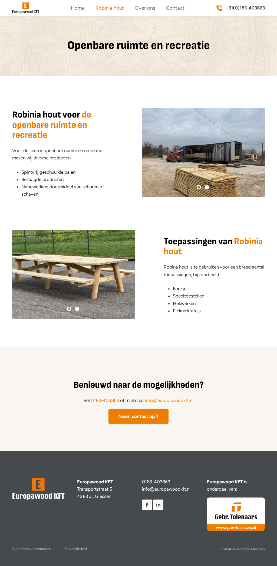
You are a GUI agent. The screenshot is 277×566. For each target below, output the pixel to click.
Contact (175, 8)
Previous (151, 152)
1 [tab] (199, 187)
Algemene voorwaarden (31, 549)
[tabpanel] (203, 152)
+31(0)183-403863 (245, 8)
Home (78, 8)
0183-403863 (105, 400)
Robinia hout (109, 8)
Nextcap (258, 549)
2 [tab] (207, 187)
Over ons (145, 8)
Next (255, 152)
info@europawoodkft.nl (169, 400)
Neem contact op (136, 416)
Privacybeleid (76, 549)
